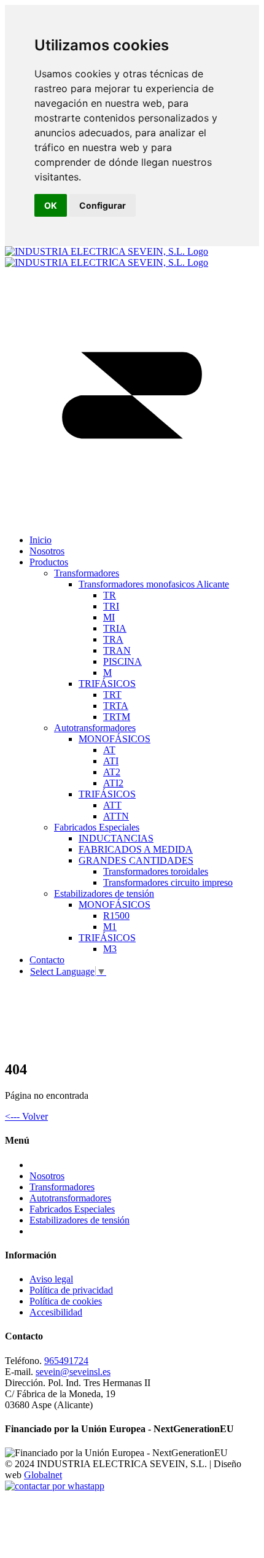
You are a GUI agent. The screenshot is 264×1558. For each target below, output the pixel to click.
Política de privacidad (71, 1290)
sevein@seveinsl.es (73, 1371)
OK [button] (50, 205)
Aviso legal (51, 1279)
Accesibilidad (55, 1312)
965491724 (66, 1360)
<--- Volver (26, 1116)
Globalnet (43, 1475)
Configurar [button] (102, 205)
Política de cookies (65, 1301)
